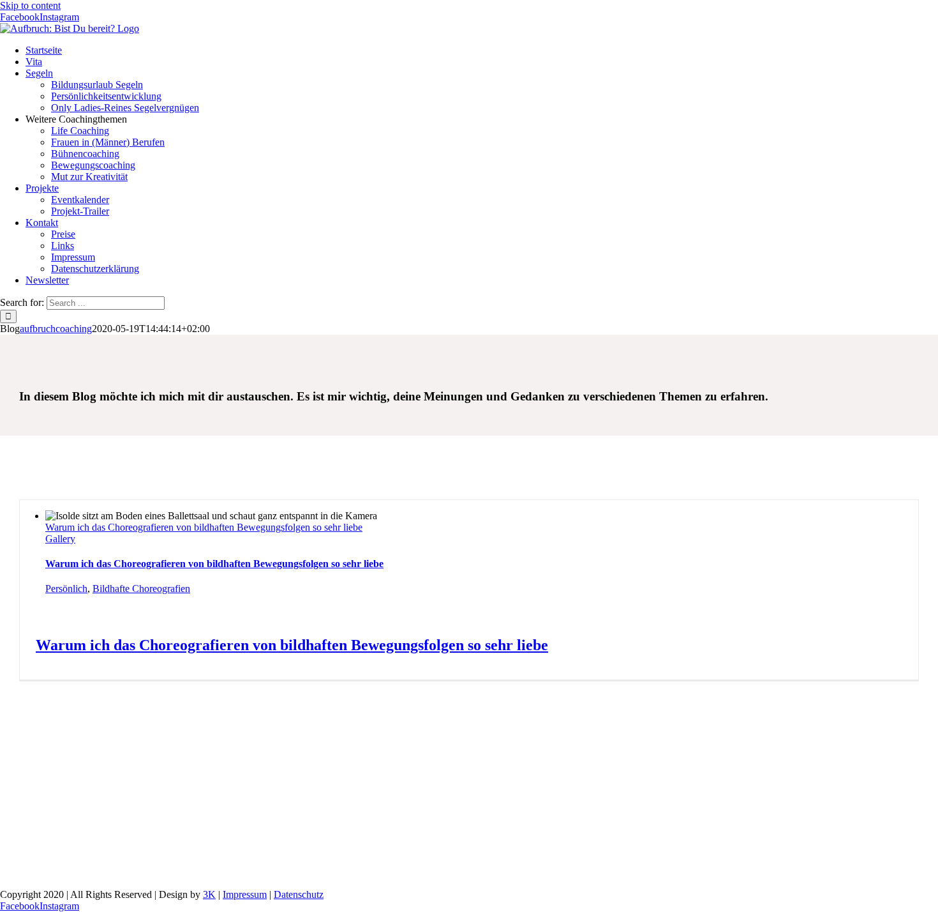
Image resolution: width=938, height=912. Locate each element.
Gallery (60, 538)
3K (209, 894)
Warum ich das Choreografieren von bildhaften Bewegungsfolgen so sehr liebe (203, 527)
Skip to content (30, 5)
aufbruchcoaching (56, 328)
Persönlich (66, 588)
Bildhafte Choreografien (141, 588)
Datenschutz (299, 894)
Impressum (245, 894)
